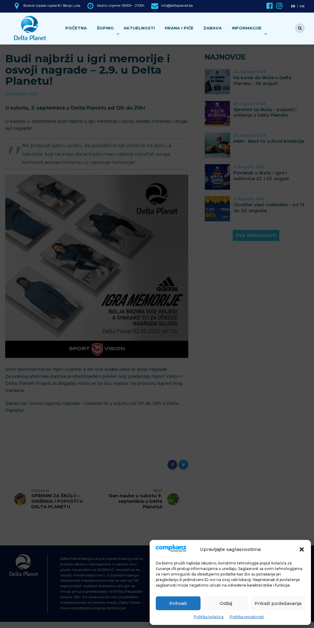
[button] (302, 549)
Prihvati (178, 603)
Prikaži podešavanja (278, 603)
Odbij (226, 603)
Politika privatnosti (247, 616)
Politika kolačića (209, 616)
